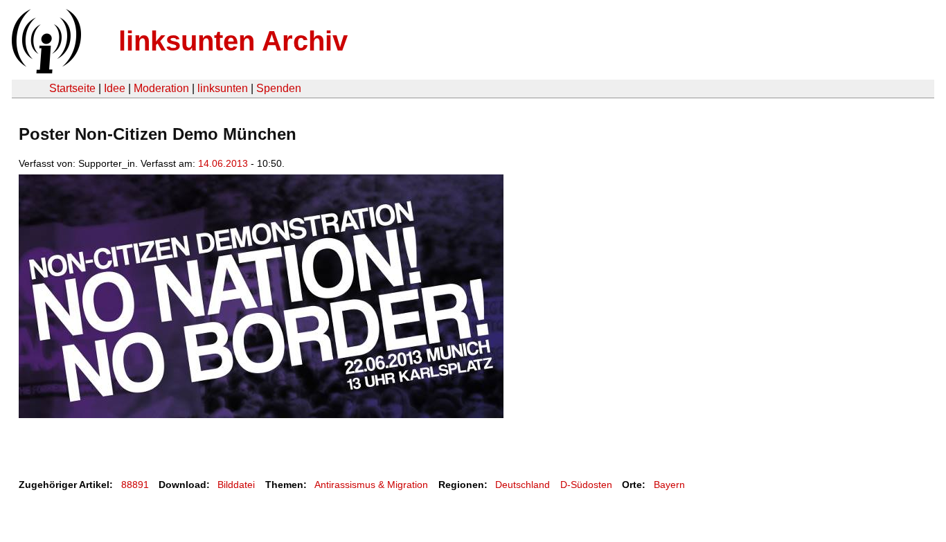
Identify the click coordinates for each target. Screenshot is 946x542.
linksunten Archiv (233, 41)
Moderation (161, 88)
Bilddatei (236, 484)
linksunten (222, 88)
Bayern (669, 484)
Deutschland (522, 484)
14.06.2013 (223, 163)
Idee (114, 88)
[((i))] (45, 69)
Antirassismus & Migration (371, 484)
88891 (135, 484)
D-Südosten (586, 484)
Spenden (278, 88)
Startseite (72, 88)
